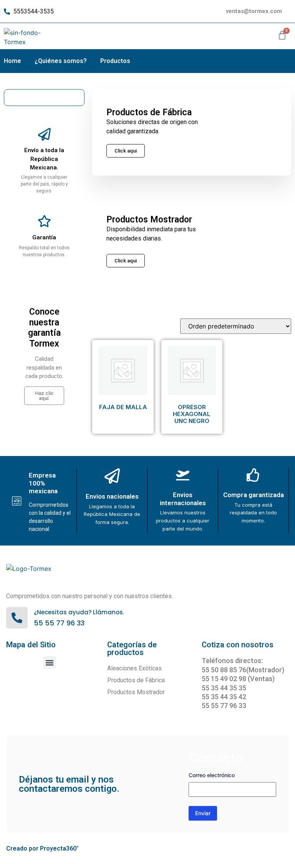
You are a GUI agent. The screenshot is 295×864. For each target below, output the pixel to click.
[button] (49, 662)
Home (12, 61)
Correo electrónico (212, 775)
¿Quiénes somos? (61, 61)
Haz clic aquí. (44, 395)
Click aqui (125, 261)
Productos (115, 61)
